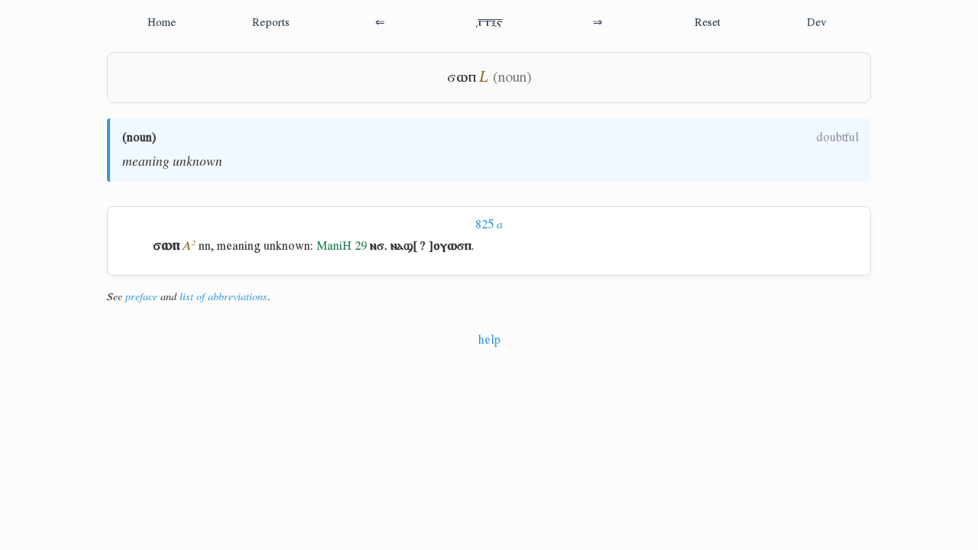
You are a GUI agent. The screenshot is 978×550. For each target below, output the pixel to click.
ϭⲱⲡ (461, 77)
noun (139, 137)
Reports (271, 21)
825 (489, 224)
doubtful (837, 137)
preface (141, 296)
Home (161, 21)
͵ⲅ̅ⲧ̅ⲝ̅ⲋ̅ (489, 21)
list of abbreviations (223, 296)
